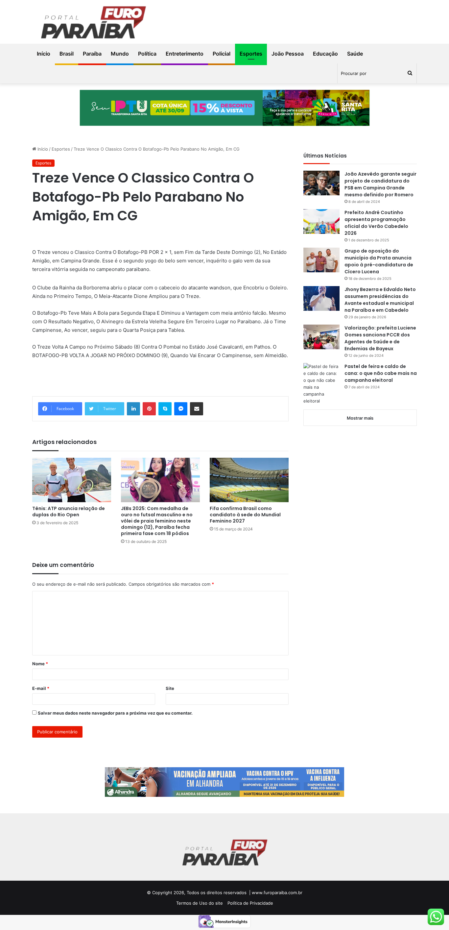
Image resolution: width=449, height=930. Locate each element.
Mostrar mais (360, 418)
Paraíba (92, 53)
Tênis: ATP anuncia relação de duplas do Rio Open (68, 511)
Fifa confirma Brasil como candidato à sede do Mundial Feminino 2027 (245, 514)
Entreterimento (184, 53)
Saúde (355, 53)
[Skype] (165, 408)
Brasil (66, 53)
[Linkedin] (133, 408)
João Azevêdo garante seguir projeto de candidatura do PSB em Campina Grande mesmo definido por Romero (380, 184)
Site (170, 688)
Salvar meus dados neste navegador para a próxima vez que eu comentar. (115, 713)
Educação (325, 53)
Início (43, 53)
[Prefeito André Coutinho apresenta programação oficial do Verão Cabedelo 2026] (321, 221)
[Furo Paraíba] (93, 23)
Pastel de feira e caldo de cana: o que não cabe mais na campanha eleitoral (380, 373)
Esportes (251, 53)
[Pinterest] (149, 408)
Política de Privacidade (250, 903)
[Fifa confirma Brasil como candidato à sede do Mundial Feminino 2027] (249, 480)
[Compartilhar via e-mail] (196, 408)
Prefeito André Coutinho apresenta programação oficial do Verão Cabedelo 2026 (376, 222)
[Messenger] (180, 408)
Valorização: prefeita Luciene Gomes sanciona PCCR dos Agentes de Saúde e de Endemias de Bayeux (380, 338)
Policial (221, 53)
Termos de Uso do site (199, 903)
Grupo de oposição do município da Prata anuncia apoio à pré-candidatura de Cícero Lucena (378, 261)
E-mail (40, 688)
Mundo (120, 53)
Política (147, 53)
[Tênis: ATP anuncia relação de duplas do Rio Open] (71, 480)
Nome (40, 663)
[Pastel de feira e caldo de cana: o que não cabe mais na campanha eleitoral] (321, 383)
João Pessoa (288, 53)
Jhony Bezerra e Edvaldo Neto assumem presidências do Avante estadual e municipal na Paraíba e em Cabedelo (380, 299)
